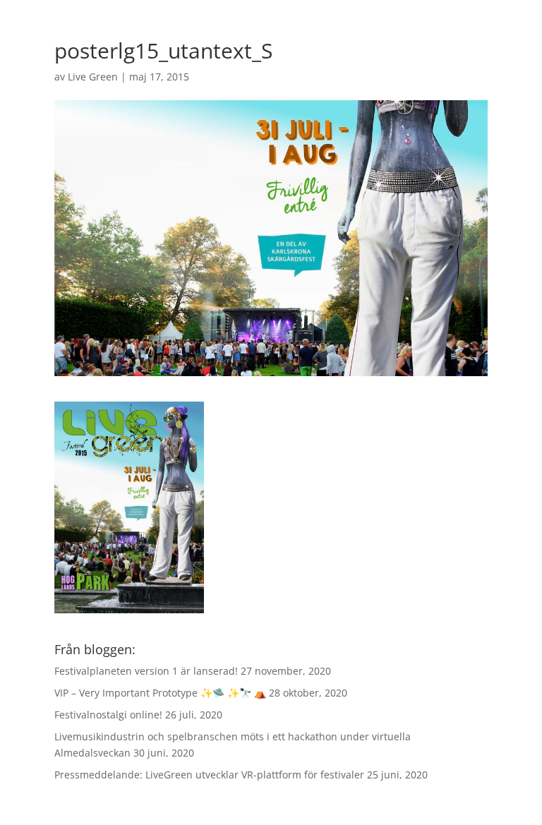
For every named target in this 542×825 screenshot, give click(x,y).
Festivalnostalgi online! (108, 714)
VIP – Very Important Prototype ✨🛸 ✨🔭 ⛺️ (160, 692)
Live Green (93, 76)
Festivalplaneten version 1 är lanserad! (146, 671)
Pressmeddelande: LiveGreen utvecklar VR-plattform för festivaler (209, 774)
